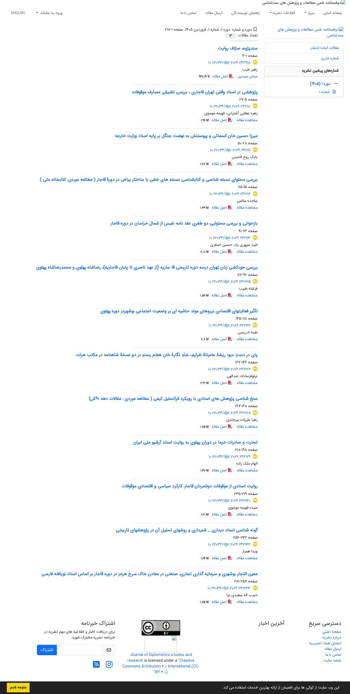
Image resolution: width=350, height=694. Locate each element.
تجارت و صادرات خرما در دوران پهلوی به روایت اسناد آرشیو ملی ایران (195, 442)
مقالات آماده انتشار (324, 48)
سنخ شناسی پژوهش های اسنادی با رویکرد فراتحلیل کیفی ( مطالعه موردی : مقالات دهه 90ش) (173, 398)
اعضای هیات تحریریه (325, 643)
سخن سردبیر (248, 76)
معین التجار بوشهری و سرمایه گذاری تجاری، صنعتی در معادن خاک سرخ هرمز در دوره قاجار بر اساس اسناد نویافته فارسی (150, 573)
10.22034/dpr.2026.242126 (229, 325)
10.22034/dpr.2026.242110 (230, 106)
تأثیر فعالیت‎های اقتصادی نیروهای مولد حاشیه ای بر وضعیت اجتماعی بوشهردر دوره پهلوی (179, 311)
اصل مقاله (214, 76)
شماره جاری (330, 58)
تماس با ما (188, 13)
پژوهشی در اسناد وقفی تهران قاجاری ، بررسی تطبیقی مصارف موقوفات (195, 92)
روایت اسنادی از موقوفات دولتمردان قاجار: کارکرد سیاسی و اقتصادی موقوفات (190, 486)
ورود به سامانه (51, 13)
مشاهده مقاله (247, 120)
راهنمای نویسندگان (245, 13)
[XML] (161, 30)
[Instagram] (109, 666)
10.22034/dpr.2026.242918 (229, 63)
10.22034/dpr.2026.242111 (230, 150)
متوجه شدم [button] (18, 687)
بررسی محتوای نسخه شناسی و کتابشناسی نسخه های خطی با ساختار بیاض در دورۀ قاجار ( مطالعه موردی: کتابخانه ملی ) (149, 179)
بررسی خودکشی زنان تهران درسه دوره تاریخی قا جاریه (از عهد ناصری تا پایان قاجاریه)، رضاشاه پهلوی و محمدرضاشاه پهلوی (147, 267)
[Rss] (96, 666)
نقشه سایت (332, 660)
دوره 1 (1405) (320, 84)
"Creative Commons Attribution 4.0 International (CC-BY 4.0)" (160, 666)
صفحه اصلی (332, 13)
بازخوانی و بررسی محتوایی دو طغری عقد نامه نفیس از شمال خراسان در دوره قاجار (184, 223)
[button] (220, 688)
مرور (311, 13)
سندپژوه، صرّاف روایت (238, 48)
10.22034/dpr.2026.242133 (229, 588)
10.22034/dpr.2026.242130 (229, 501)
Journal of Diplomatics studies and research (159, 658)
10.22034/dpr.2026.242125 (229, 282)
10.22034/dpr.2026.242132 (229, 544)
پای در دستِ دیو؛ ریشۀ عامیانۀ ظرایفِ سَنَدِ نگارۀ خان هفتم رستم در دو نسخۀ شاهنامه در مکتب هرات (167, 354)
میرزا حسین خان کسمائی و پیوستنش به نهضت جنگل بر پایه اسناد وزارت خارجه (186, 135)
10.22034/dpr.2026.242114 (229, 238)
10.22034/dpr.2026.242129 (229, 457)
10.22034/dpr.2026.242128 (229, 413)
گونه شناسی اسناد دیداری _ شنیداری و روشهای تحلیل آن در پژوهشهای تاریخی (187, 530)
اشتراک (46, 649)
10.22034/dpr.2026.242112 (229, 194)
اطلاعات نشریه (284, 13)
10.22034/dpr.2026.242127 (229, 369)
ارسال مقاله (214, 13)
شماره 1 (325, 92)
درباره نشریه (331, 637)
